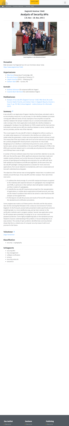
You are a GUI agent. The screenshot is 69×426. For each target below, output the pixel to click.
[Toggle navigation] (65, 2)
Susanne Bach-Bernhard (15, 92)
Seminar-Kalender (18, 6)
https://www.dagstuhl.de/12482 (13, 67)
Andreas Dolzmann (13, 89)
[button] (15, 39)
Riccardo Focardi (12, 77)
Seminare (8, 6)
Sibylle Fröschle (12, 79)
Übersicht (8, 424)
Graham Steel (11, 81)
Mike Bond (10, 75)
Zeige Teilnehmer (9, 235)
